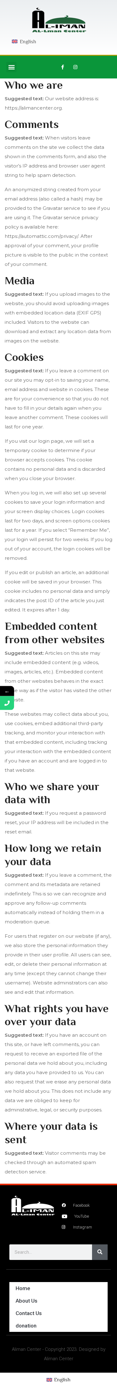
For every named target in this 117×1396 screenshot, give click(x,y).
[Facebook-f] (62, 67)
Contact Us (29, 1313)
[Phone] (7, 703)
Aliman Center (26, 1349)
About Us (26, 1301)
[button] (11, 67)
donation (26, 1326)
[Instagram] (75, 67)
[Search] (100, 1252)
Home (23, 1288)
